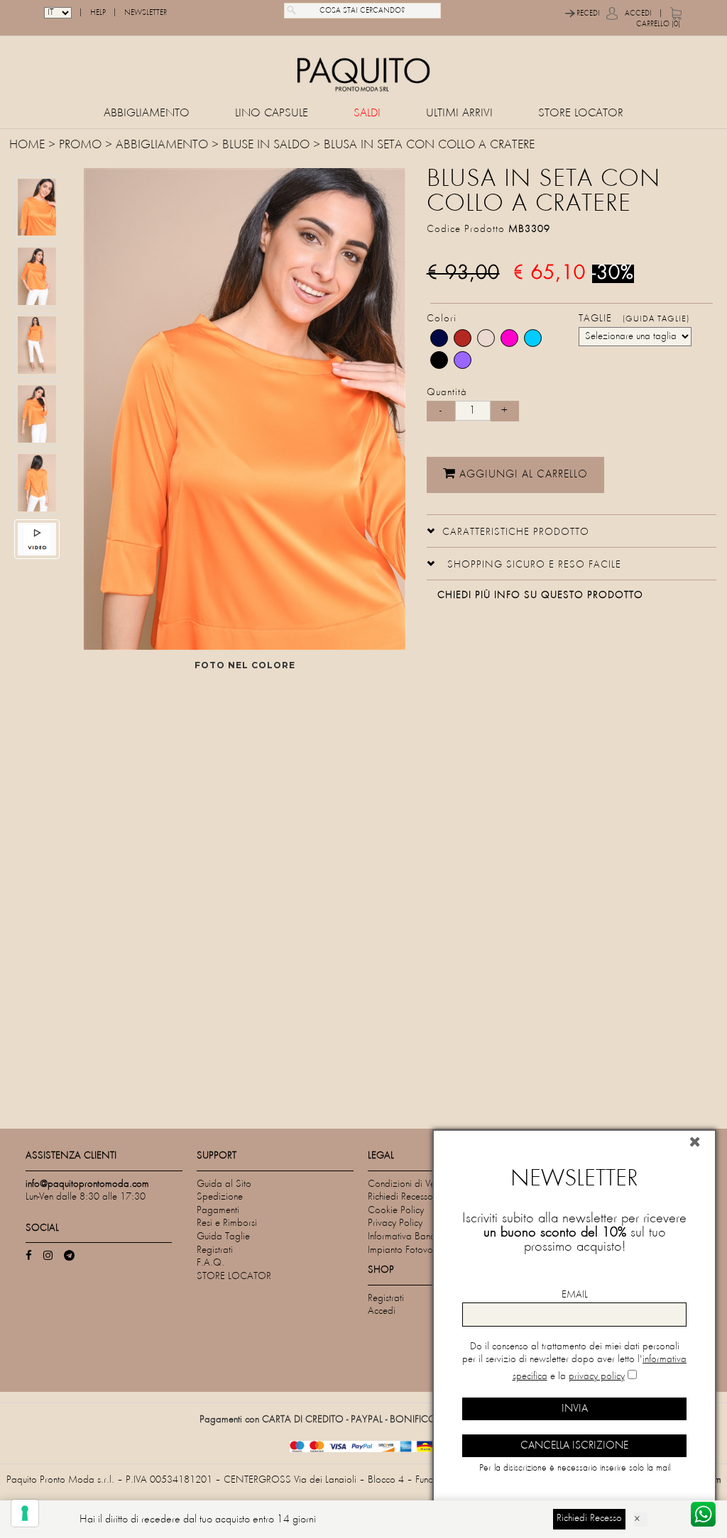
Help (98, 12)
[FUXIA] (509, 338)
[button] (508, 530)
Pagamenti (218, 1210)
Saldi (367, 114)
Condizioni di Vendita (411, 1184)
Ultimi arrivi (459, 114)
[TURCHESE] (533, 338)
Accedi (638, 13)
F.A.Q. (210, 1263)
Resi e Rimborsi (227, 1223)
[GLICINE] (462, 360)
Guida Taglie (223, 1236)
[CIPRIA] (486, 338)
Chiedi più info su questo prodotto (540, 595)
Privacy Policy (395, 1223)
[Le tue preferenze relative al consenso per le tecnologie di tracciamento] (24, 1513)
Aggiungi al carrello (522, 475)
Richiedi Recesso (400, 1197)
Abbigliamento (147, 114)
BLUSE (237, 145)
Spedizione (220, 1197)
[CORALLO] (462, 338)
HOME (28, 145)
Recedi (588, 13)
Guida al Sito (224, 1184)
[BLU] (439, 338)
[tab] (571, 531)
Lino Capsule (271, 114)
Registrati (215, 1250)
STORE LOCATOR (580, 114)
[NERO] (439, 360)
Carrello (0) (658, 24)
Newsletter (145, 12)
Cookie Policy (396, 1210)
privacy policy (597, 1376)
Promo (80, 145)
